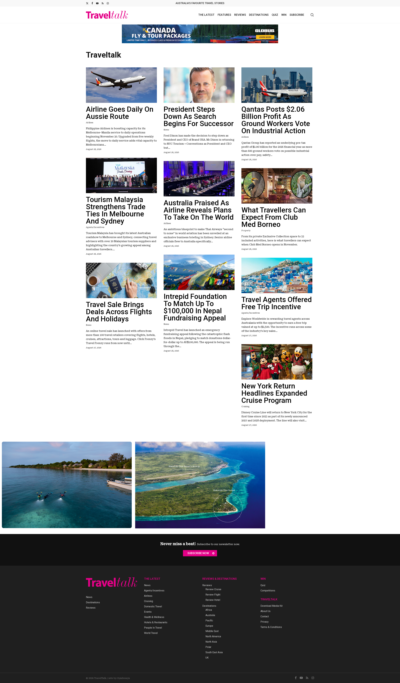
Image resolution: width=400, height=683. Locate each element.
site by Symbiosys (119, 678)
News (166, 127)
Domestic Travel (153, 606)
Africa (208, 609)
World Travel (151, 633)
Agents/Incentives (95, 225)
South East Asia (214, 652)
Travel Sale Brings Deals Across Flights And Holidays (119, 309)
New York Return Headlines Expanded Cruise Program (274, 390)
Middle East (212, 631)
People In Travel (153, 627)
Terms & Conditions (271, 627)
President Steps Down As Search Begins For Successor (199, 114)
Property (246, 228)
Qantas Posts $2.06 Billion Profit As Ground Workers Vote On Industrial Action (275, 118)
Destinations (93, 602)
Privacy (264, 621)
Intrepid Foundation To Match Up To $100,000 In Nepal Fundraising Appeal (195, 305)
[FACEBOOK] (92, 3)
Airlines (89, 120)
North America (213, 636)
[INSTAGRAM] (108, 3)
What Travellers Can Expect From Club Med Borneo (273, 214)
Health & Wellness (154, 617)
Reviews (90, 607)
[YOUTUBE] (97, 3)
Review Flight (212, 594)
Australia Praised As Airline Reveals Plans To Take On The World (199, 207)
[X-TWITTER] (87, 3)
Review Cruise (213, 589)
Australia (210, 615)
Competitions (267, 590)
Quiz (262, 585)
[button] (200, 553)
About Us (265, 611)
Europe (209, 625)
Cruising (245, 404)
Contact (264, 616)
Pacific (209, 620)
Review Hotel (212, 599)
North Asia (211, 641)
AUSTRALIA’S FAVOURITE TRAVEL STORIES (200, 3)
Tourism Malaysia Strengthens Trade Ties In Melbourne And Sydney (115, 208)
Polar (208, 647)
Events (148, 611)
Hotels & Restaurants (155, 622)
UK (207, 657)
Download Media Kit (271, 605)
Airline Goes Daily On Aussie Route (119, 110)
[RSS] (103, 3)
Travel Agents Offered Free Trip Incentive (276, 301)
